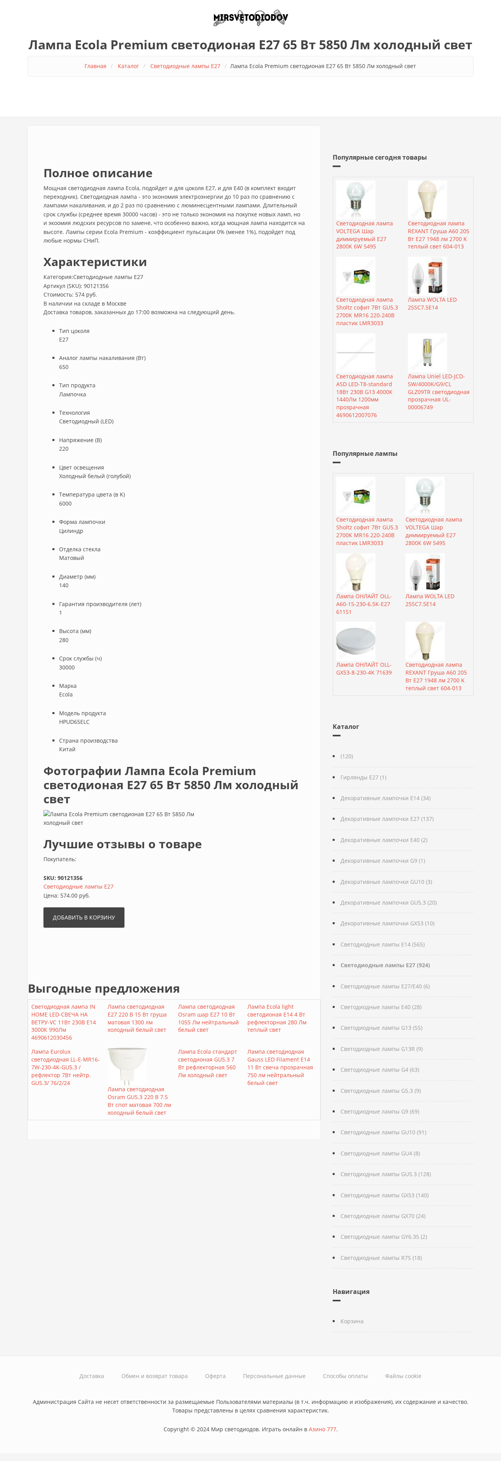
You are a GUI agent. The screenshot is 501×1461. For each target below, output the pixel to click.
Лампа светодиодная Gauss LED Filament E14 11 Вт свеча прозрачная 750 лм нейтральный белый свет (280, 1067)
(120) (347, 756)
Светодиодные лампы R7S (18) (381, 1257)
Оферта (215, 1376)
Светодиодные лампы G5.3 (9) (381, 1090)
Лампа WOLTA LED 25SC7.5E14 (432, 303)
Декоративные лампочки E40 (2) (384, 840)
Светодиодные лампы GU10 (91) (383, 1132)
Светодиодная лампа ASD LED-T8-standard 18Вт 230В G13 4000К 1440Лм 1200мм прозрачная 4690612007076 (364, 395)
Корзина (352, 1321)
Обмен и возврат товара (154, 1376)
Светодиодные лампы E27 (185, 66)
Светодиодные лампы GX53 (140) (385, 1195)
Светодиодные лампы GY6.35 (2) (384, 1236)
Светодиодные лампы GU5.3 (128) (386, 1174)
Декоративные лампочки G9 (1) (383, 860)
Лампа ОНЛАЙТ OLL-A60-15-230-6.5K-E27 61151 (364, 603)
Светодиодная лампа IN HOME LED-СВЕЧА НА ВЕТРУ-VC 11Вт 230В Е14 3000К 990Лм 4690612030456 (63, 1022)
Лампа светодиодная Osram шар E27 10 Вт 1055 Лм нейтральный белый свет (208, 1018)
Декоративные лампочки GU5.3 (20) (389, 902)
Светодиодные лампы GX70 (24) (383, 1216)
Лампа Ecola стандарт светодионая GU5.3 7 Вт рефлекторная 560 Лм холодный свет (207, 1063)
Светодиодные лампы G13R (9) (382, 1049)
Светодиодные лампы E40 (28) (381, 1007)
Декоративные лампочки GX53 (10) (387, 923)
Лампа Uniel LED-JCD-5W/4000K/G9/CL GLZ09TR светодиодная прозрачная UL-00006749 (439, 391)
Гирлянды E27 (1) (363, 777)
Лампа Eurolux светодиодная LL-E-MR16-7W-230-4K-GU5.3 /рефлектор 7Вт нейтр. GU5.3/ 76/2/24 (65, 1067)
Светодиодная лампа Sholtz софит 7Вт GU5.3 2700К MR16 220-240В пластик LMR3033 (367, 311)
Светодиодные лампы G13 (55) (381, 1027)
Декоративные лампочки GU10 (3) (386, 881)
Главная (95, 66)
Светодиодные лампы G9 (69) (380, 1111)
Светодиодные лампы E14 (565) (383, 944)
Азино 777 (322, 1429)
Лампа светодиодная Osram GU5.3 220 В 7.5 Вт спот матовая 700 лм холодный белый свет (139, 1100)
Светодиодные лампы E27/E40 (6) (385, 986)
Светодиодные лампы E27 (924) (385, 965)
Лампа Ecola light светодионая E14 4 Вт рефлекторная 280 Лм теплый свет (276, 1018)
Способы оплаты (345, 1376)
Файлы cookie (403, 1376)
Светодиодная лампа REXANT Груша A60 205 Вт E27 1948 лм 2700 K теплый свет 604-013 (438, 235)
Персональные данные (274, 1376)
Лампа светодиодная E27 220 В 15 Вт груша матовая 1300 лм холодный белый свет (137, 1018)
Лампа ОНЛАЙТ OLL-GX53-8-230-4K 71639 (364, 668)
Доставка (91, 1376)
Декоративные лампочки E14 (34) (386, 798)
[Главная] (250, 17)
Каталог (128, 66)
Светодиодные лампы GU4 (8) (380, 1153)
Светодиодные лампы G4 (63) (380, 1069)
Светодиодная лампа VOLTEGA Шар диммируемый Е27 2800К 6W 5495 (364, 235)
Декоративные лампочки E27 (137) (387, 818)
